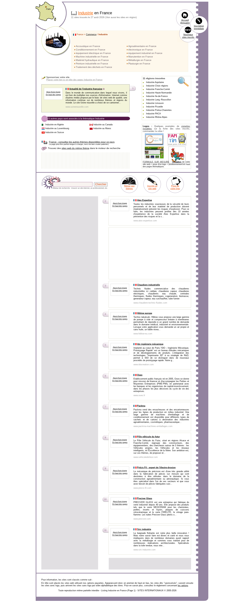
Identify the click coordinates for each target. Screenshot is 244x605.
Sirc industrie (144, 529)
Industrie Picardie (154, 106)
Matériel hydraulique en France (92, 60)
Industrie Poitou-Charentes (159, 110)
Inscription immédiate (199, 27)
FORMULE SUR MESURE (156, 162)
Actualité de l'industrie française (85, 89)
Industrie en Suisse (54, 132)
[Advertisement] (70, 220)
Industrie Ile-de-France (157, 96)
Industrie (85, 13)
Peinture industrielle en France (92, 63)
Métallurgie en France (139, 60)
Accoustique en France (88, 46)
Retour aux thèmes (129, 187)
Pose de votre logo (175, 187)
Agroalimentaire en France (142, 46)
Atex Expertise (144, 200)
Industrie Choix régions (157, 85)
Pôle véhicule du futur (148, 436)
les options (183, 585)
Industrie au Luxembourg (57, 128)
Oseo (139, 375)
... (74, 13)
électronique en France (140, 49)
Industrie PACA (153, 113)
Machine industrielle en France (92, 56)
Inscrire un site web (152, 187)
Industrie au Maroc (102, 128)
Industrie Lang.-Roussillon (158, 99)
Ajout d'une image (53, 92)
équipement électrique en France (93, 53)
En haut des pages (53, 95)
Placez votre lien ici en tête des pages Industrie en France (74, 79)
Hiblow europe (144, 313)
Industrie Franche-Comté (158, 89)
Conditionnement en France (90, 49)
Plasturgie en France (139, 63)
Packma (141, 406)
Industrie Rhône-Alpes (156, 117)
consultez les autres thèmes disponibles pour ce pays (82, 142)
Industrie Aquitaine (155, 82)
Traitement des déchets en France (94, 67)
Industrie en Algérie (54, 124)
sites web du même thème (75, 148)
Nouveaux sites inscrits (188, 35)
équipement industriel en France (145, 53)
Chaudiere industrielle (148, 285)
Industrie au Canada (103, 124)
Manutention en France (140, 56)
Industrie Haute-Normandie (159, 92)
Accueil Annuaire (185, 21)
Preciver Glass (144, 498)
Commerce (91, 34)
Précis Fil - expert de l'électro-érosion (156, 467)
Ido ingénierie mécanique (150, 344)
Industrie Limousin (155, 103)
